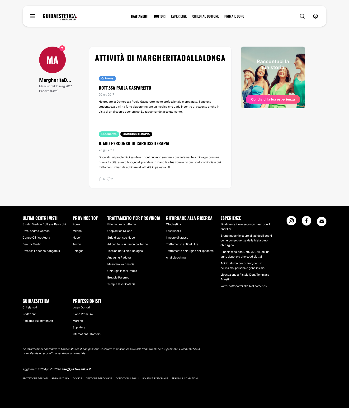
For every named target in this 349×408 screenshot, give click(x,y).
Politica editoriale (155, 378)
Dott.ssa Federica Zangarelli (41, 251)
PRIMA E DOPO (234, 16)
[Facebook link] (306, 222)
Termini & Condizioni (185, 378)
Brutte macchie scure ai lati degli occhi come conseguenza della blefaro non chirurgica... (246, 240)
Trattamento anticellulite (182, 244)
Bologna (78, 251)
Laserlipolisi (174, 231)
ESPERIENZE (179, 16)
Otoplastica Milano (119, 231)
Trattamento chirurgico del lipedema (190, 251)
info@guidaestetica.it (75, 369)
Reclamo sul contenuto (38, 320)
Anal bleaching (176, 257)
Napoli (77, 237)
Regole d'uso (60, 378)
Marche (78, 320)
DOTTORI (159, 16)
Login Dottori (81, 307)
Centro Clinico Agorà (36, 237)
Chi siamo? (30, 307)
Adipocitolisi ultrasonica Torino (127, 244)
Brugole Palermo (118, 277)
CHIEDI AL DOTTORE (205, 16)
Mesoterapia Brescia (121, 264)
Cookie (77, 378)
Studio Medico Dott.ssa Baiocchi (44, 224)
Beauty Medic (32, 244)
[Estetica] (60, 17)
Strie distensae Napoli (121, 237)
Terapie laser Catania (121, 284)
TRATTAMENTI (139, 16)
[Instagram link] (291, 222)
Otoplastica (173, 224)
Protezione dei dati (35, 378)
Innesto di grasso (177, 237)
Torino (77, 244)
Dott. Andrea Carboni (36, 231)
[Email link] (321, 221)
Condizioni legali (127, 378)
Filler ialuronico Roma (121, 224)
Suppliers (79, 327)
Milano (77, 231)
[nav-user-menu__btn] (315, 16)
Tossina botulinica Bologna (125, 251)
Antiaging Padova (119, 257)
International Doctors (86, 334)
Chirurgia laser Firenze (122, 271)
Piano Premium (83, 314)
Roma (76, 224)
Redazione (30, 314)
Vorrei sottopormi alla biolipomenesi (244, 286)
